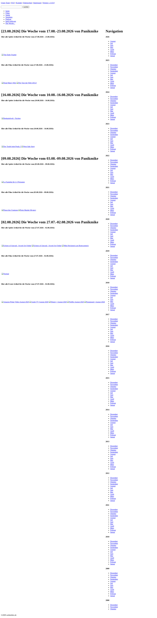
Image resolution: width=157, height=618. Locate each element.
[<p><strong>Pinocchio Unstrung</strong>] (10, 210)
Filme (8, 13)
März (112, 52)
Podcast (8, 19)
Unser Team (5, 3)
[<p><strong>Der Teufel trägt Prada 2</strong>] (11, 146)
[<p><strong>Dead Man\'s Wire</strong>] (9, 83)
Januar (112, 56)
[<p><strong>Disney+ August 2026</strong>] (58, 302)
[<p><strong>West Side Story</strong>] (28, 146)
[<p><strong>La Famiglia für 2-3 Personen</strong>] (13, 182)
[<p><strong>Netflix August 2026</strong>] (75, 302)
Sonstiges (9, 17)
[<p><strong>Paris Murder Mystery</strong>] (27, 210)
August (113, 41)
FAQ (13, 3)
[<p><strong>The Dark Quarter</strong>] (9, 55)
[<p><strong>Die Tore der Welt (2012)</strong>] (27, 83)
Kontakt (19, 3)
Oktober (113, 69)
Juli (111, 43)
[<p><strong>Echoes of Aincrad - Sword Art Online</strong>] (16, 246)
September (114, 71)
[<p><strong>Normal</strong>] (5, 274)
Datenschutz (27, 3)
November (114, 67)
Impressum (37, 3)
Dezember (114, 65)
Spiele (8, 15)
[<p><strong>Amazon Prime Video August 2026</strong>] (15, 302)
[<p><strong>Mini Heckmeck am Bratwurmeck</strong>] (75, 246)
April (112, 50)
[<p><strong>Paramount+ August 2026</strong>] (94, 302)
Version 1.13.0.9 (48, 3)
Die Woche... (10, 23)
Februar (113, 54)
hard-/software (11, 21)
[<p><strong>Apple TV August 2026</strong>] (39, 302)
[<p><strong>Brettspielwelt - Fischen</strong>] (11, 118)
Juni (111, 45)
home (8, 11)
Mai (111, 47)
